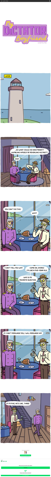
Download (25, 467)
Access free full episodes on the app (25, 455)
